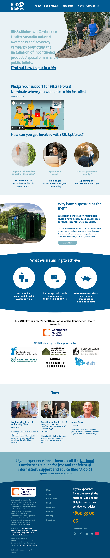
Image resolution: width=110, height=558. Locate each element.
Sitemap (49, 516)
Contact (90, 6)
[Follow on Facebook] (81, 533)
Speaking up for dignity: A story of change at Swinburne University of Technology (54, 425)
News (81, 6)
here (28, 525)
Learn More (68, 243)
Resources (68, 6)
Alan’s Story (77, 422)
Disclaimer (50, 520)
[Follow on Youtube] (92, 533)
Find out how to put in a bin (33, 67)
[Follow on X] (75, 533)
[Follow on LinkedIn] (86, 533)
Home (48, 490)
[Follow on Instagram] (97, 533)
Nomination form (17, 96)
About (38, 6)
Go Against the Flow (27, 533)
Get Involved (51, 6)
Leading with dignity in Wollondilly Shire (22, 423)
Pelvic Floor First (23, 530)
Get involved (51, 499)
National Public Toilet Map (19, 535)
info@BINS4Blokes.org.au (28, 545)
